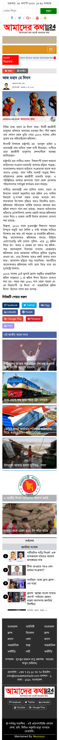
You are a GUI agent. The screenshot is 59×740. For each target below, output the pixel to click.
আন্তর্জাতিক (13, 645)
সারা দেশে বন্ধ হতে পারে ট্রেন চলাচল (26, 400)
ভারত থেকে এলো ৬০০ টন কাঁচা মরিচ (26, 531)
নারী (28, 651)
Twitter (30, 305)
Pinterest (35, 319)
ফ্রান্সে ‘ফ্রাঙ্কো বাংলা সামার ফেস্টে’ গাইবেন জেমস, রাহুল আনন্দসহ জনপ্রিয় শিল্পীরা (41, 598)
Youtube (20, 707)
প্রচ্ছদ (9, 70)
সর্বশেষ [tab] (29, 541)
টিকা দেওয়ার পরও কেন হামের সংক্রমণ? (40, 568)
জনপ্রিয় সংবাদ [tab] (29, 547)
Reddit (29, 312)
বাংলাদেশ (12, 626)
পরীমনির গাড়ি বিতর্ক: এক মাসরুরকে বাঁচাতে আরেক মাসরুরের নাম (41, 556)
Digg (47, 305)
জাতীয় (23, 70)
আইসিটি (30, 626)
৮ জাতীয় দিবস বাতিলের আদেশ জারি (26, 498)
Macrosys (39, 736)
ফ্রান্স (10, 632)
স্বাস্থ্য (28, 645)
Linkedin (11, 312)
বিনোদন (30, 632)
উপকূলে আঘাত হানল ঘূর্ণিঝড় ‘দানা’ (25, 465)
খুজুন (48, 11)
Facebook (11, 305)
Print (9, 325)
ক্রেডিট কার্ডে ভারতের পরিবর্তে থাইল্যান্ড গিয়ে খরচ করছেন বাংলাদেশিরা (28, 431)
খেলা (28, 639)
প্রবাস (10, 639)
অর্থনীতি (12, 651)
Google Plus (15, 319)
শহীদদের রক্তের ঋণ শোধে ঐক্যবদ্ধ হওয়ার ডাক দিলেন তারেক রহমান (29, 365)
